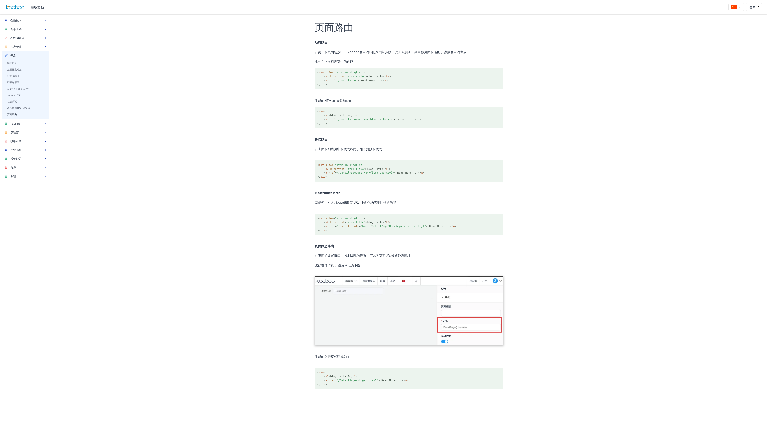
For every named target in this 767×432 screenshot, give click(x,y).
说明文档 (37, 7)
